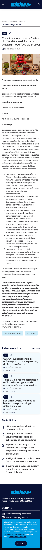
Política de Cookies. (17, 537)
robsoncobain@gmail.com (17, 517)
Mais (4, 34)
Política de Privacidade (14, 534)
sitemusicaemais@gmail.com (18, 514)
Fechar (21, 543)
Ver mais (36, 348)
